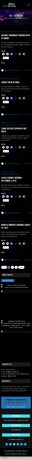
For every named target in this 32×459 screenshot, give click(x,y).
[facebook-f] (6, 444)
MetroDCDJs (11, 374)
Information (13, 125)
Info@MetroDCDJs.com (13, 372)
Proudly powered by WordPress (17, 457)
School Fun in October (10, 82)
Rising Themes (22, 454)
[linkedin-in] (21, 444)
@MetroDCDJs (24, 374)
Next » (21, 267)
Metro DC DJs (22, 125)
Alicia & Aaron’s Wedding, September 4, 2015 (11, 179)
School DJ (17, 79)
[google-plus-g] (25, 444)
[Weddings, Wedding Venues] (16, 321)
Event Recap (5, 125)
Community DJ (17, 32)
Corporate (26, 32)
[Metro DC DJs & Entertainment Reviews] (16, 287)
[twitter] (10, 444)
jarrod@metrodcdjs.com (14, 70)
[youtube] (14, 444)
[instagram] (17, 444)
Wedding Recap (14, 174)
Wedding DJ (4, 174)
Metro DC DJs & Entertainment (7, 458)
